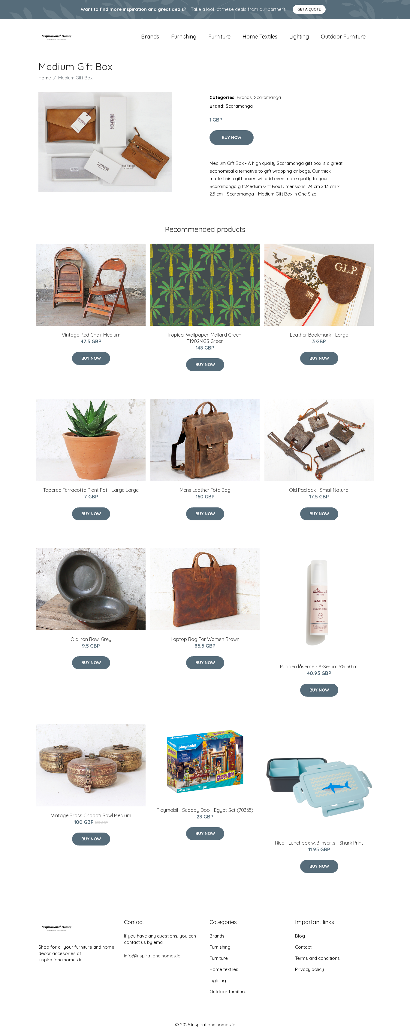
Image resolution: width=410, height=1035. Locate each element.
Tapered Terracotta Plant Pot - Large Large (91, 490)
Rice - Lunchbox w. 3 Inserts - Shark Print (319, 843)
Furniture (219, 36)
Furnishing (183, 36)
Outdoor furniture (343, 36)
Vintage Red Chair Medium (91, 335)
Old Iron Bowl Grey (91, 639)
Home (44, 78)
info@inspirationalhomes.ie (152, 956)
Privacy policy (309, 969)
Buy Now (231, 137)
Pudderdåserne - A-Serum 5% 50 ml (319, 667)
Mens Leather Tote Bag (205, 490)
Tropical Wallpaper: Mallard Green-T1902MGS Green (205, 338)
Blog (300, 936)
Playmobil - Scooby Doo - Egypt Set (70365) (205, 810)
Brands (150, 36)
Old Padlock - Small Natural (319, 490)
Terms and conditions (317, 958)
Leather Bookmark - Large (319, 335)
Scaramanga (267, 97)
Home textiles (260, 36)
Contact (303, 947)
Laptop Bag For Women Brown (205, 639)
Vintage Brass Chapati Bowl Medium (91, 815)
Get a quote (309, 9)
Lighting (299, 36)
